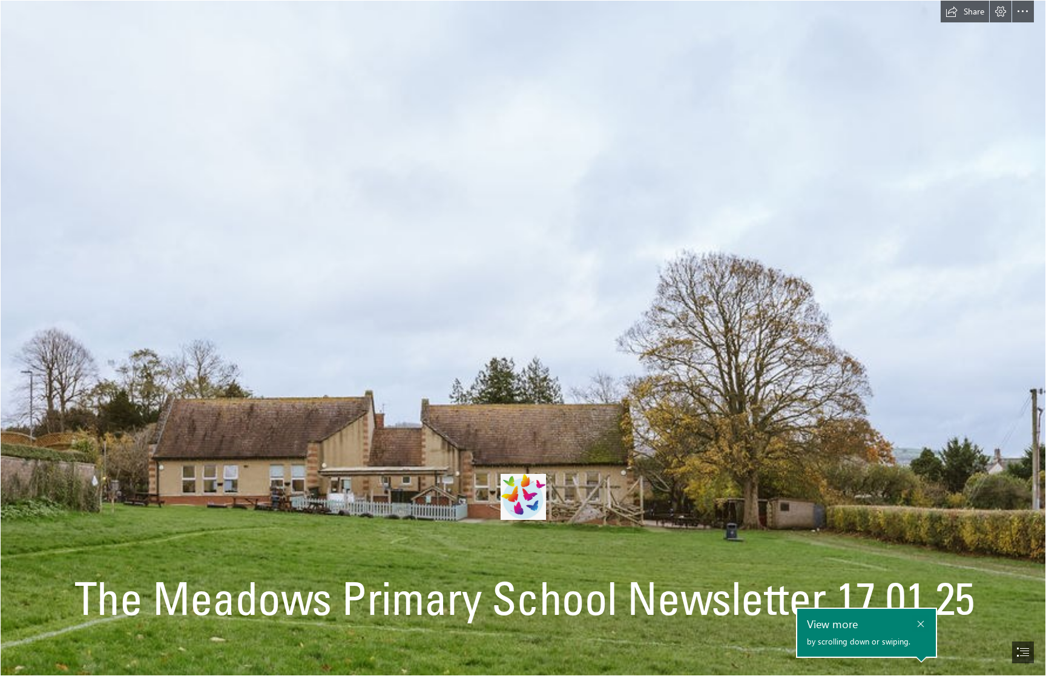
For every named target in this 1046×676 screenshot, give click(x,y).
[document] (523, 338)
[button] (965, 11)
